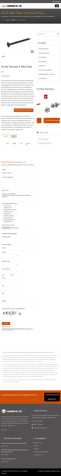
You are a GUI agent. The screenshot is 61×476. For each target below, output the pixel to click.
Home (7, 20)
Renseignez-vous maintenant (24, 110)
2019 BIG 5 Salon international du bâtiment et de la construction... (15, 451)
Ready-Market (56, 471)
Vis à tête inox (42, 78)
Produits (36, 448)
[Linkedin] (5, 430)
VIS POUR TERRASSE (43, 139)
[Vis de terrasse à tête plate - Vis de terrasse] (32, 51)
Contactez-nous (6, 381)
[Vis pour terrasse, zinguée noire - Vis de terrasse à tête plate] (14, 144)
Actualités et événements (41, 451)
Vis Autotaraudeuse (43, 53)
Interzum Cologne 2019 (8, 459)
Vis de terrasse (21, 20)
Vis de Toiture (42, 57)
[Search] (58, 34)
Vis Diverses (41, 65)
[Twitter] (3, 430)
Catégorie (13, 20)
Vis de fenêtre (46, 379)
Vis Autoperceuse (43, 48)
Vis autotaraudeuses (39, 379)
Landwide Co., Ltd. (17, 471)
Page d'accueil (38, 443)
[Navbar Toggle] (57, 5)
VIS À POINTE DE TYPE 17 (44, 143)
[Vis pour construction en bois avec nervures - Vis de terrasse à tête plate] (21, 144)
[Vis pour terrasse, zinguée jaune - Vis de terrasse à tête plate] (8, 144)
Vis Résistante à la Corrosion (46, 74)
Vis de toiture (31, 379)
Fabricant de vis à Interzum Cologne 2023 (13, 443)
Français (57, 1)
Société (36, 445)
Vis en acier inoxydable (44, 70)
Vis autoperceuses (22, 379)
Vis (27, 379)
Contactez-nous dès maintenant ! (52, 397)
